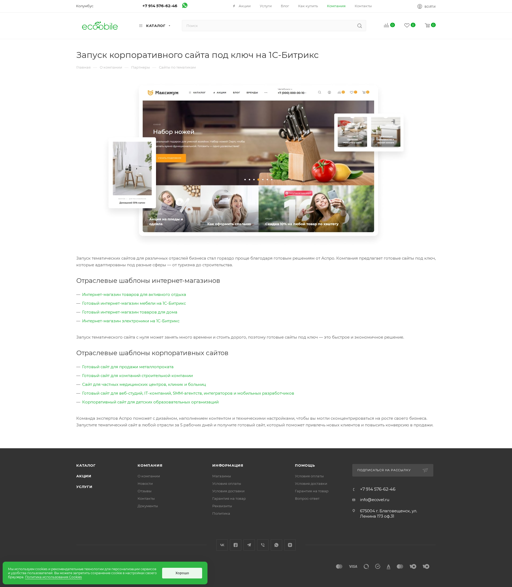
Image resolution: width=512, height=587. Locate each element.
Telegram (249, 545)
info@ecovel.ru (374, 499)
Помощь (305, 465)
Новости (145, 483)
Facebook (235, 545)
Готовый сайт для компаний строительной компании (137, 375)
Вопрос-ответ (307, 498)
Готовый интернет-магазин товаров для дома (129, 312)
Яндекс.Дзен (290, 545)
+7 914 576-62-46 (159, 5)
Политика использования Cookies (53, 577)
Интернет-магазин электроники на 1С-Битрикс (130, 320)
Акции (83, 476)
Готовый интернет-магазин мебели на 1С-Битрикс (134, 303)
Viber (263, 545)
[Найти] (359, 25)
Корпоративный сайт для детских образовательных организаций (150, 401)
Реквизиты (222, 506)
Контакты (146, 498)
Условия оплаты (226, 483)
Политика (221, 513)
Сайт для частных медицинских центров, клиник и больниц (144, 384)
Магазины (221, 476)
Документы (148, 506)
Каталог (86, 465)
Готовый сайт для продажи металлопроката (128, 366)
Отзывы (144, 491)
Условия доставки (228, 491)
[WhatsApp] (184, 6)
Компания (150, 465)
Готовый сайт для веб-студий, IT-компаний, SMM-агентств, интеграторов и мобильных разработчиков (188, 393)
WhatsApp (276, 545)
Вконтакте (222, 545)
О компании (149, 476)
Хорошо (182, 573)
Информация (227, 465)
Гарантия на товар (229, 498)
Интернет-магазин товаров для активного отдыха (134, 294)
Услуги (84, 487)
